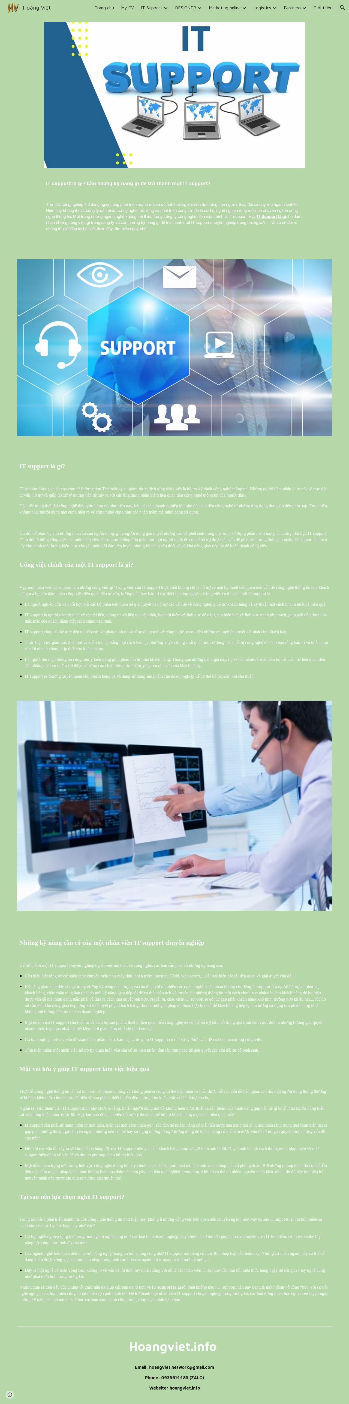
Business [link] (292, 7)
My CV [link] (127, 7)
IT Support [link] (151, 7)
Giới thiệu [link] (323, 7)
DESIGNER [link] (185, 7)
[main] (174, 180)
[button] (342, 7)
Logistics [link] (262, 7)
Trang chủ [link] (104, 7)
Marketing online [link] (225, 7)
